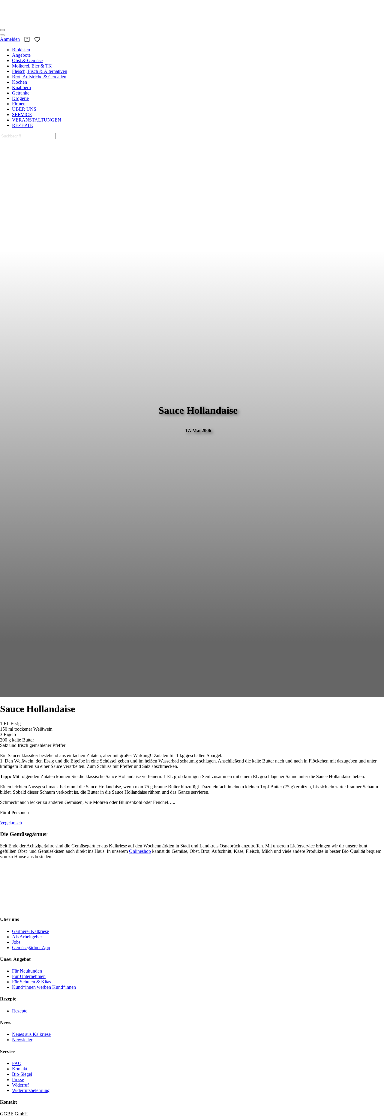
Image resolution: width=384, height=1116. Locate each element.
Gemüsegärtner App (31, 947)
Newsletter (22, 1039)
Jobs (16, 942)
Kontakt (19, 1068)
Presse (18, 1079)
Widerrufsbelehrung (31, 1090)
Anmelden (10, 39)
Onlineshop (140, 851)
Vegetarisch (11, 822)
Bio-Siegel (22, 1074)
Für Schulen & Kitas (31, 981)
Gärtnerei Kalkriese (30, 931)
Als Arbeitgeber (27, 936)
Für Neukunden (27, 970)
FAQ (17, 1063)
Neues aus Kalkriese (31, 1034)
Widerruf (20, 1084)
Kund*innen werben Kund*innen (44, 987)
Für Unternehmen (29, 976)
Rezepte (19, 1010)
